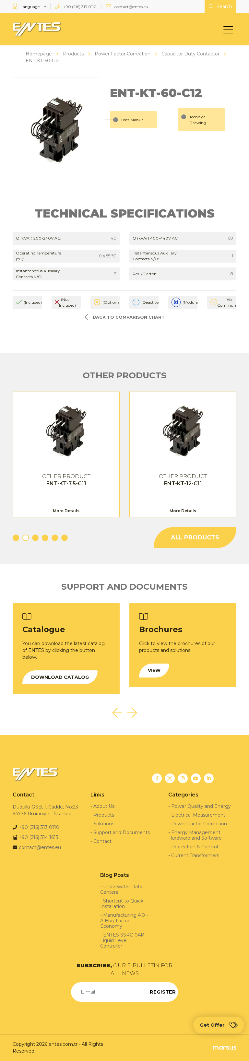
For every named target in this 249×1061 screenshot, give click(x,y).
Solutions (103, 824)
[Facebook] (157, 778)
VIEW (154, 670)
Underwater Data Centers (121, 889)
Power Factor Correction (199, 824)
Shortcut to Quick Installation (121, 903)
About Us (103, 806)
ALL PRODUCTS (195, 537)
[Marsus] (224, 1047)
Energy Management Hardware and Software (195, 835)
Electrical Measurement (198, 815)
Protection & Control (194, 847)
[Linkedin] (209, 778)
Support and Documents (121, 832)
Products (103, 815)
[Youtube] (196, 778)
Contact (102, 841)
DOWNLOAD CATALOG (60, 677)
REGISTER (163, 992)
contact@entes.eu (130, 6)
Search (223, 6)
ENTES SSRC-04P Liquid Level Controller (122, 940)
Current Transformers (195, 855)
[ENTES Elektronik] (37, 29)
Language (30, 6)
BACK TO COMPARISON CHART (129, 317)
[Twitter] (170, 778)
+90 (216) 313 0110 (80, 6)
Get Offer (212, 1025)
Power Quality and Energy (201, 806)
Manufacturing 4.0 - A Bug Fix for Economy (124, 920)
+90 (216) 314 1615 (38, 837)
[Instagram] (183, 778)
